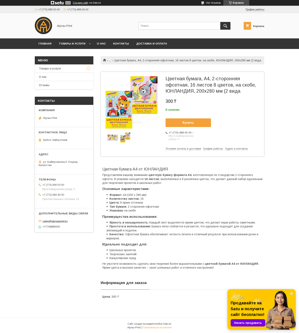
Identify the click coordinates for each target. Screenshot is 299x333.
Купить (188, 122)
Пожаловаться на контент (157, 327)
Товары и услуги (72, 43)
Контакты (121, 43)
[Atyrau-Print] (43, 33)
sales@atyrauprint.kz (55, 220)
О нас (101, 43)
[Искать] (225, 26)
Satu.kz (167, 323)
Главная (44, 43)
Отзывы (44, 85)
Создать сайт (80, 2)
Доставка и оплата (151, 43)
